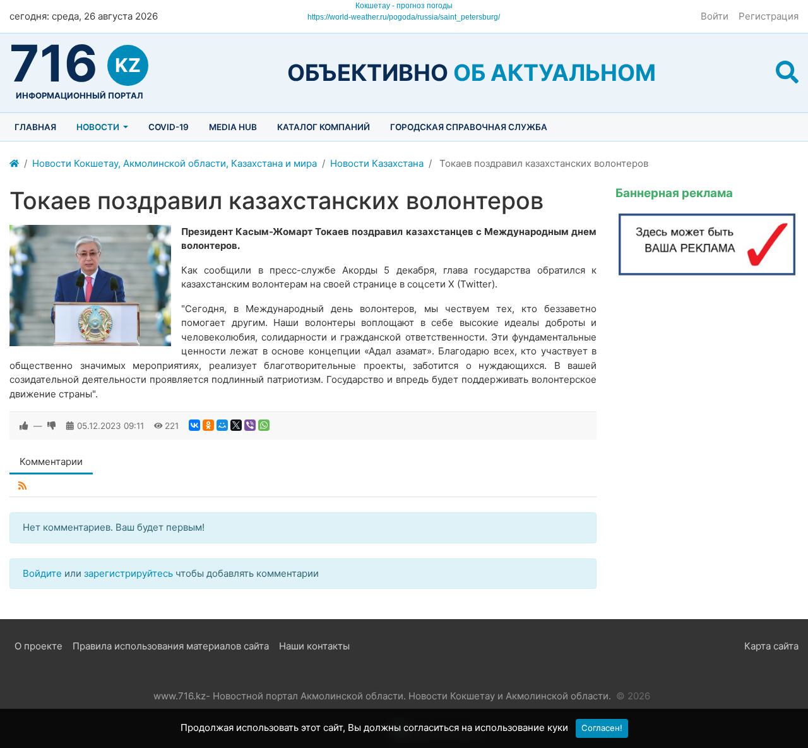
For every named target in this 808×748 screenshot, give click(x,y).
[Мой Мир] (222, 425)
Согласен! (601, 728)
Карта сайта (771, 646)
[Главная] (14, 164)
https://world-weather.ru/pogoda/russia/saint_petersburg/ (403, 17)
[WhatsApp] (264, 425)
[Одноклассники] (208, 425)
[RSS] (22, 486)
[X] (236, 425)
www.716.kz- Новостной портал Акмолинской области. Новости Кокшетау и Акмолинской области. (382, 696)
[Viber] (250, 425)
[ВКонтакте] (194, 425)
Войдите (42, 573)
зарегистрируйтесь (128, 573)
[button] (787, 73)
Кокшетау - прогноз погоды (404, 5)
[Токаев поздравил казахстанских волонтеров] (90, 285)
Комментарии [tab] (51, 461)
